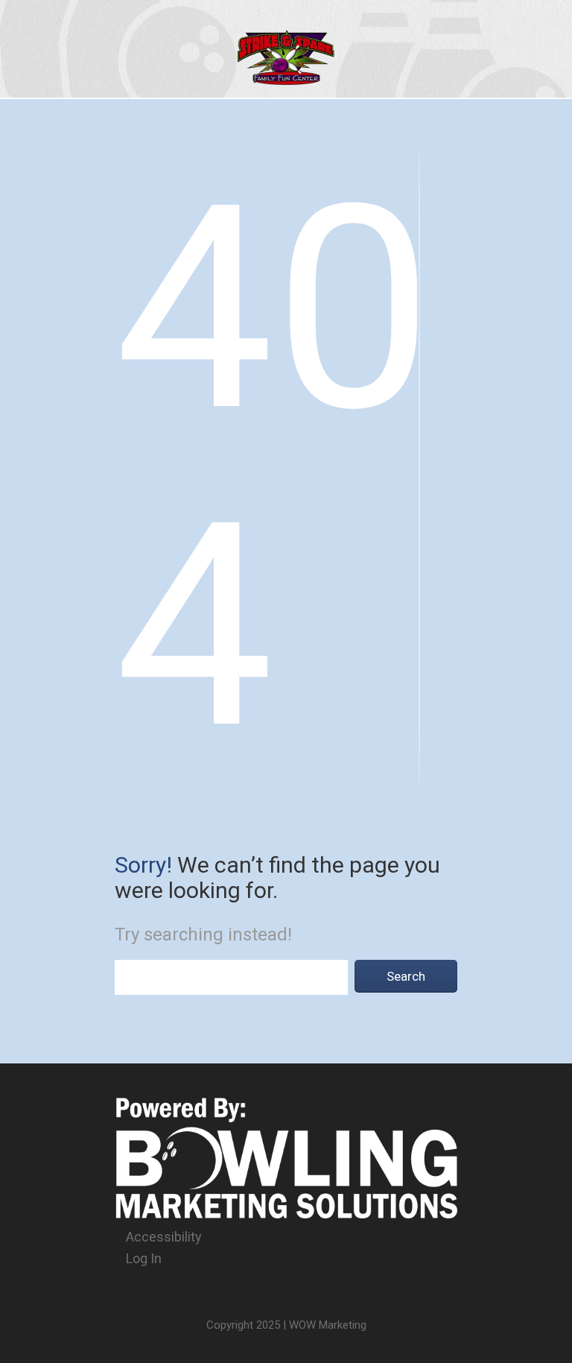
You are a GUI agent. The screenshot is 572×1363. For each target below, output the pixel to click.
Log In (144, 1258)
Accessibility (164, 1237)
